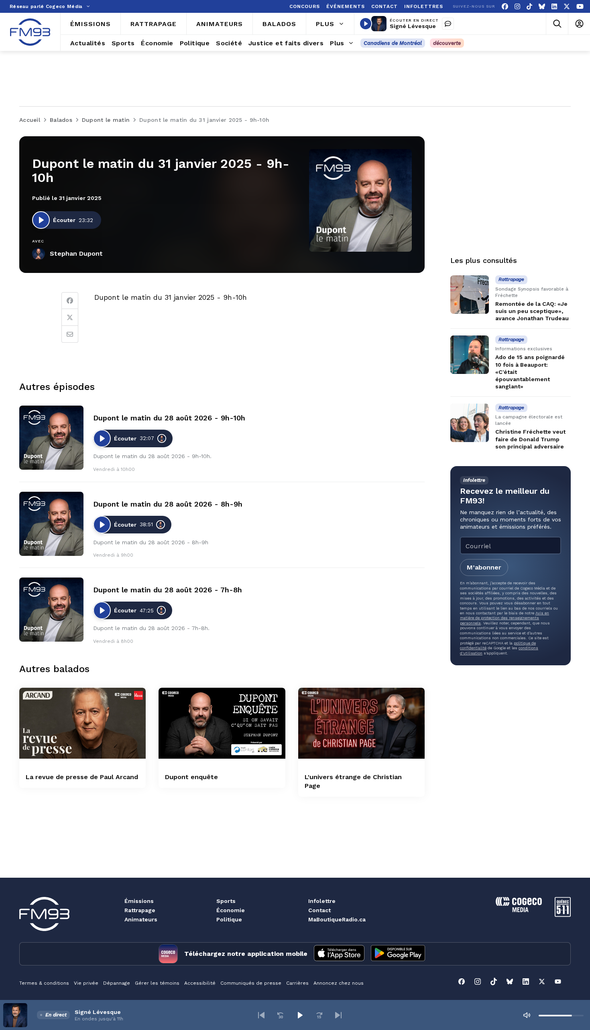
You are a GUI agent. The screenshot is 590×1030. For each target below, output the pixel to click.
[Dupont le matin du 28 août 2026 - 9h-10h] (51, 438)
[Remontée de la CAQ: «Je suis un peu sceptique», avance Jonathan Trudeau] (469, 294)
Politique (229, 919)
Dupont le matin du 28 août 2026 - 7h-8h (167, 590)
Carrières (297, 983)
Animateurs (140, 919)
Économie (230, 910)
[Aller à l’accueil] (30, 32)
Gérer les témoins (157, 983)
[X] (567, 6)
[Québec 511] (563, 915)
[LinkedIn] (554, 6)
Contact (319, 910)
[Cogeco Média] (519, 910)
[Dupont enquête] (222, 723)
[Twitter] (69, 317)
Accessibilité (200, 983)
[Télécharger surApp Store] (339, 954)
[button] (261, 1015)
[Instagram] (517, 6)
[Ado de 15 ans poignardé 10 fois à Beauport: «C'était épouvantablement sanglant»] (469, 354)
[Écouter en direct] (365, 23)
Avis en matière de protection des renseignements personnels (504, 618)
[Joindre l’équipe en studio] (448, 24)
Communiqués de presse (250, 983)
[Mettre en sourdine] (526, 1015)
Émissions (139, 901)
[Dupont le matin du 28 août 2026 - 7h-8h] (51, 610)
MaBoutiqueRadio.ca (337, 919)
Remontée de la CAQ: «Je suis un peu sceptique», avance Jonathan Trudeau (532, 311)
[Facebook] (505, 6)
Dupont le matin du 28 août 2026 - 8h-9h (167, 504)
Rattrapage (139, 910)
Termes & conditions (44, 983)
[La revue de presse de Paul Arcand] (82, 723)
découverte (447, 43)
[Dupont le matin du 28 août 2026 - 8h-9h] (51, 524)
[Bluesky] (542, 6)
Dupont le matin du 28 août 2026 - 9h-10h (169, 418)
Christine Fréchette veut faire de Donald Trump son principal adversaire (530, 439)
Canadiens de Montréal (393, 43)
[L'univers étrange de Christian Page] (361, 723)
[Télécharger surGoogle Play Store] (398, 954)
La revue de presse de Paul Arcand (82, 777)
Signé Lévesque (413, 26)
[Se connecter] (579, 24)
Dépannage (116, 983)
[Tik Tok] (529, 6)
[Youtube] (580, 6)
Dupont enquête (191, 777)
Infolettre (322, 901)
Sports (226, 901)
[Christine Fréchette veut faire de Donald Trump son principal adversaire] (469, 423)
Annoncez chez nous (338, 983)
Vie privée (86, 983)
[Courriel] (69, 334)
